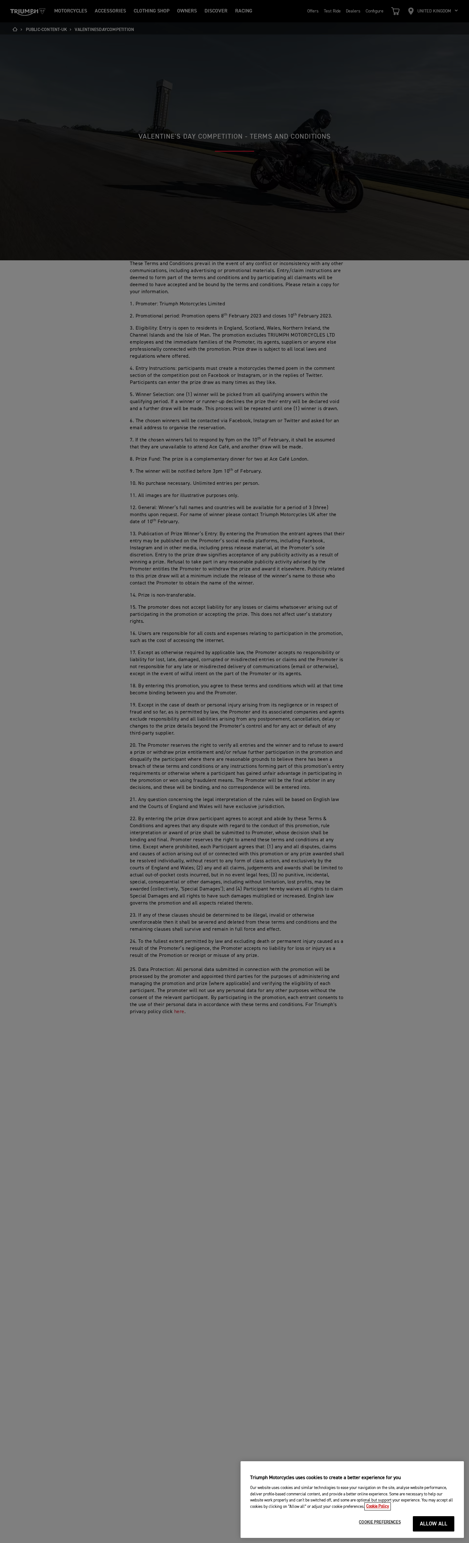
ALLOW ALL (434, 1524)
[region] (352, 1499)
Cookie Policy (377, 1506)
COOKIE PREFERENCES (379, 1522)
